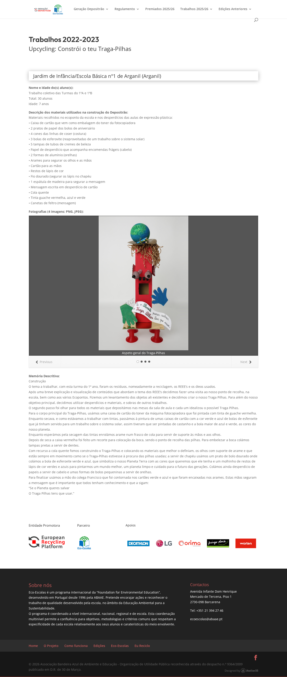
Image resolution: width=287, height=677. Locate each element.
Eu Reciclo (142, 646)
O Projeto (51, 646)
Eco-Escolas (120, 646)
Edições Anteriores (233, 9)
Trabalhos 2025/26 (194, 9)
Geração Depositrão (89, 9)
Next (243, 362)
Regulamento (125, 9)
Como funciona (76, 646)
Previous (46, 362)
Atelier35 (252, 670)
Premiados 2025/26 (159, 9)
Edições (99, 646)
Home (33, 646)
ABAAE (99, 597)
